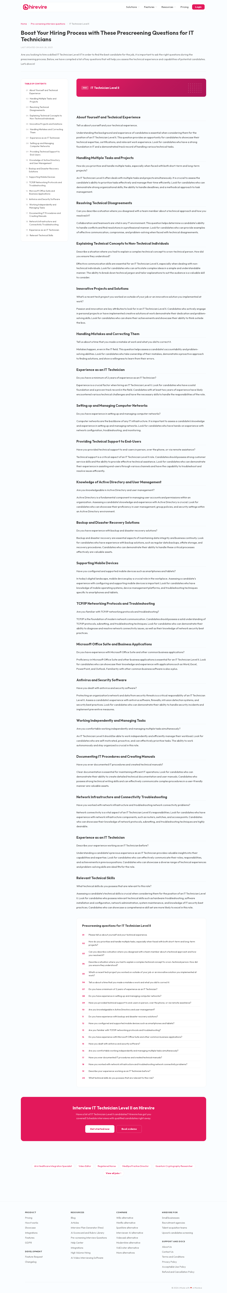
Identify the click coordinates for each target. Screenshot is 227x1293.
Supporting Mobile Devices (40, 177)
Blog (73, 1217)
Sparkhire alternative (127, 1227)
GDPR (28, 1242)
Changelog (30, 1261)
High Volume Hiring (80, 1252)
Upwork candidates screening (177, 1232)
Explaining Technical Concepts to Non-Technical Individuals (44, 117)
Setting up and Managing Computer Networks (40, 145)
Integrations (31, 1232)
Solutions (131, 6)
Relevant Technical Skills (39, 235)
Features (149, 6)
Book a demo (129, 1128)
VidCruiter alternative (127, 1247)
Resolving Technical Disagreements (37, 109)
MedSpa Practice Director (135, 1166)
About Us (167, 1246)
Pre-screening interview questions (48, 23)
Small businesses (170, 1217)
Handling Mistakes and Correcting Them (44, 131)
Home (24, 23)
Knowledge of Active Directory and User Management (43, 162)
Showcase (30, 1227)
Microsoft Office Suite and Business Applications (40, 192)
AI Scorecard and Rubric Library (87, 1232)
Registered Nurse (107, 1166)
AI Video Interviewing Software (87, 1257)
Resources (167, 6)
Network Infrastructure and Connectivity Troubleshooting (42, 223)
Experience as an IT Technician (43, 137)
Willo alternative (124, 1217)
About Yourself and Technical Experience (42, 92)
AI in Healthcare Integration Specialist (53, 1166)
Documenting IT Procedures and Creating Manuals (43, 215)
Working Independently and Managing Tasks (41, 206)
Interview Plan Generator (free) (87, 1227)
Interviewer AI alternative (129, 1232)
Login (198, 7)
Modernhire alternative (128, 1242)
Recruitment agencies (173, 1222)
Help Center (77, 1242)
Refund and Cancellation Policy (178, 1271)
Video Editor (85, 1166)
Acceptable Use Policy (174, 1266)
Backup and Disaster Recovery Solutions (42, 170)
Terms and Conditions (173, 1256)
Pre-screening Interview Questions (89, 1237)
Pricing (185, 6)
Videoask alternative (127, 1237)
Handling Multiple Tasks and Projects (41, 100)
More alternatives (125, 1252)
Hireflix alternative (125, 1222)
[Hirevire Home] (34, 7)
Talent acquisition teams (174, 1227)
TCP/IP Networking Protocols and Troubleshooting (44, 184)
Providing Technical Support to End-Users (43, 153)
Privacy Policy (169, 1261)
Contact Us (167, 1251)
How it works (31, 1222)
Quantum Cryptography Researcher (174, 1166)
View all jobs (113, 1173)
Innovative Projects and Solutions (44, 124)
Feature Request (34, 1256)
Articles (75, 1222)
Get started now (99, 1128)
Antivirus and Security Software (43, 199)
